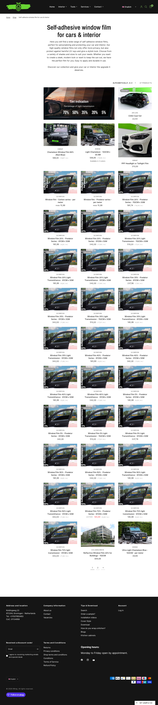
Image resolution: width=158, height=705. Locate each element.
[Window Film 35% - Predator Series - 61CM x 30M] (135, 260)
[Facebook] (83, 660)
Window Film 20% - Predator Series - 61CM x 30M (60, 240)
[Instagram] (89, 660)
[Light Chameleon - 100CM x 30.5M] (97, 134)
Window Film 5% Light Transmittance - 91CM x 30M (135, 434)
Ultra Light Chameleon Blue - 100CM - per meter (135, 551)
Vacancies (48, 617)
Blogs (83, 632)
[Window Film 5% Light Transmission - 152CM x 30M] (97, 416)
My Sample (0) (146, 703)
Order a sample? (88, 614)
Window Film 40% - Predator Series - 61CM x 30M (97, 356)
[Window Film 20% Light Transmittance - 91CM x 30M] (97, 260)
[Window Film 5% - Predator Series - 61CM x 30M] (135, 377)
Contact (98, 7)
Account (122, 605)
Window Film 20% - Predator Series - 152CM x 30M (135, 201)
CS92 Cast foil (134, 116)
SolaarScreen (97, 550)
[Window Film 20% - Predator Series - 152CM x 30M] (135, 182)
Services (85, 7)
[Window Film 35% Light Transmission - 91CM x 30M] (60, 338)
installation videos (89, 617)
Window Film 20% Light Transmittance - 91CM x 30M (98, 278)
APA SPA (135, 113)
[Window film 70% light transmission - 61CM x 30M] (135, 494)
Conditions (48, 658)
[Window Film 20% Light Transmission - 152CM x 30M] (135, 221)
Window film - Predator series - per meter (98, 201)
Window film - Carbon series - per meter (60, 201)
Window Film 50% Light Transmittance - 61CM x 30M (135, 473)
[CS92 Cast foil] (135, 98)
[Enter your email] (37, 649)
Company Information (55, 605)
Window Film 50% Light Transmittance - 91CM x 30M (60, 512)
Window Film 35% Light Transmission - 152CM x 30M (98, 317)
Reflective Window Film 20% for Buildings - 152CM (97, 554)
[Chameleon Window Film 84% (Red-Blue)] (60, 134)
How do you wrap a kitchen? (93, 628)
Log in (121, 610)
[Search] (145, 7)
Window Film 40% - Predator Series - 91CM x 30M (135, 356)
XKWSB (97, 149)
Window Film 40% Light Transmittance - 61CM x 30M (60, 395)
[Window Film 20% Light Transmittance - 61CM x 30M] (60, 260)
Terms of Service (51, 662)
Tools (72, 7)
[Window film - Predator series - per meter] (97, 182)
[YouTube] (95, 660)
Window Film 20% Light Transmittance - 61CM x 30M (60, 278)
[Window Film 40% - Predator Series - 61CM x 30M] (97, 338)
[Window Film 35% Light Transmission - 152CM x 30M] (97, 299)
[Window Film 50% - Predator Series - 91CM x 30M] (97, 455)
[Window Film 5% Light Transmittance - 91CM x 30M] (135, 416)
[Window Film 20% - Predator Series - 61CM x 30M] (60, 221)
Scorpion (60, 196)
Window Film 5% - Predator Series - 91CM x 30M (60, 434)
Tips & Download (89, 605)
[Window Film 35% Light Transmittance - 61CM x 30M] (135, 299)
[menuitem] (52, 6)
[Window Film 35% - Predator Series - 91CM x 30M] (60, 299)
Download (85, 625)
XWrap (60, 149)
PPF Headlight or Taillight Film (135, 163)
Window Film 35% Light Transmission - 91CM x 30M (60, 356)
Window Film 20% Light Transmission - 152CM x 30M (135, 240)
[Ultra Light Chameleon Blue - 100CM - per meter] (135, 533)
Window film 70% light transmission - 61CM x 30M (135, 512)
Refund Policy (50, 665)
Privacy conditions (52, 651)
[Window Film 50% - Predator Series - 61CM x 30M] (60, 455)
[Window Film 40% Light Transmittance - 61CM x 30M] (60, 377)
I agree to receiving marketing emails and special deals (23, 655)
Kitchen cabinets (88, 635)
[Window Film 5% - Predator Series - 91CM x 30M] (60, 416)
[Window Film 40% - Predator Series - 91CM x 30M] (135, 338)
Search (84, 610)
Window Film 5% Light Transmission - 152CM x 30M (98, 434)
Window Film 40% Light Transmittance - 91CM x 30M (98, 395)
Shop (14, 17)
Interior (61, 7)
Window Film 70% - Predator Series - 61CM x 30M (97, 512)
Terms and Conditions (55, 643)
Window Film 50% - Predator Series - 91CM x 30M (97, 473)
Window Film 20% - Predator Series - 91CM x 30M (97, 240)
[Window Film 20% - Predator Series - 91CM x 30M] (97, 221)
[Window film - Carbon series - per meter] (60, 182)
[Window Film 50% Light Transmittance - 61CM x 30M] (135, 455)
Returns (47, 647)
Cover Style (86, 621)
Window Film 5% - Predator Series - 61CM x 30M (135, 395)
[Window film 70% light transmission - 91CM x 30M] (60, 533)
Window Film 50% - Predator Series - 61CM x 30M (60, 473)
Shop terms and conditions (55, 654)
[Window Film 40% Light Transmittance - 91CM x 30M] (97, 377)
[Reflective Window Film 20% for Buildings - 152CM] (97, 534)
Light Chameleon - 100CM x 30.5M (97, 153)
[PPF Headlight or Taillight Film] (135, 140)
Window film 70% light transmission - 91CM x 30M (60, 551)
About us (47, 610)
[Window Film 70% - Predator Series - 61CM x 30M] (97, 494)
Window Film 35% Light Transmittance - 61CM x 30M (135, 317)
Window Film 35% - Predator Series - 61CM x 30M (135, 278)
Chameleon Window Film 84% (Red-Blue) (60, 153)
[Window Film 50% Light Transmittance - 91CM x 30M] (60, 494)
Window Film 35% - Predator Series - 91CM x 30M (60, 317)
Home (52, 7)
